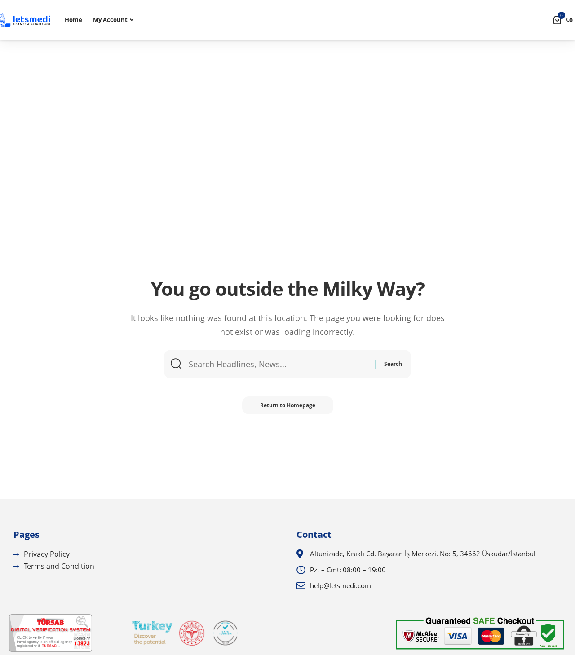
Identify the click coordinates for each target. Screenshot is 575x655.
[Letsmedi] (25, 20)
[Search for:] (278, 364)
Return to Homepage (287, 405)
